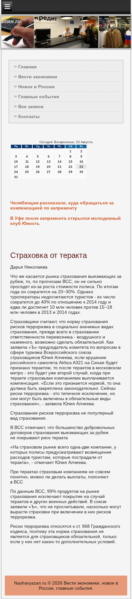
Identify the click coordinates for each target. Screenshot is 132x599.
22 (70, 166)
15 (70, 161)
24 (16, 172)
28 (60, 172)
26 (38, 172)
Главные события (38, 96)
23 (81, 166)
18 (27, 166)
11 (27, 161)
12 (38, 161)
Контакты (29, 116)
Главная (27, 66)
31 (16, 177)
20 (49, 166)
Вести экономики (37, 76)
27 (49, 172)
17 (16, 166)
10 (16, 161)
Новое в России (36, 86)
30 (81, 172)
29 (70, 172)
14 (60, 161)
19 (38, 166)
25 (27, 172)
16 (81, 161)
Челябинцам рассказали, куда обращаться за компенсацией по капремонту (62, 205)
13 (49, 161)
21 (60, 166)
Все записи (31, 106)
